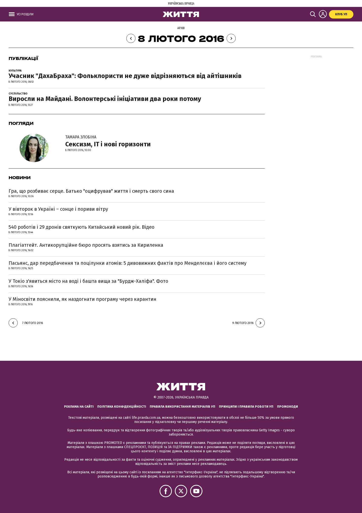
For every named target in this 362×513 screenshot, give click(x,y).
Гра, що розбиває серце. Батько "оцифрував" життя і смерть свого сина (91, 191)
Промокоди (287, 406)
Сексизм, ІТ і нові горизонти (108, 141)
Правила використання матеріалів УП (182, 406)
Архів (181, 28)
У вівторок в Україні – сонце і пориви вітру (58, 209)
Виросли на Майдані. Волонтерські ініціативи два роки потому (105, 99)
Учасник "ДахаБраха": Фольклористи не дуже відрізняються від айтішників (125, 76)
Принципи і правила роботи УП (246, 406)
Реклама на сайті (79, 406)
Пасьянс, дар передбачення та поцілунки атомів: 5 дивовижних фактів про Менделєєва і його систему (128, 263)
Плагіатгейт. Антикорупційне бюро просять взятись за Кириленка (86, 245)
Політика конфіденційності (121, 406)
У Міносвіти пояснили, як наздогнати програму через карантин (82, 299)
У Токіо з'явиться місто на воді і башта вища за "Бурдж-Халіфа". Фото (88, 281)
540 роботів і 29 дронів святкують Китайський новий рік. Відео (81, 227)
